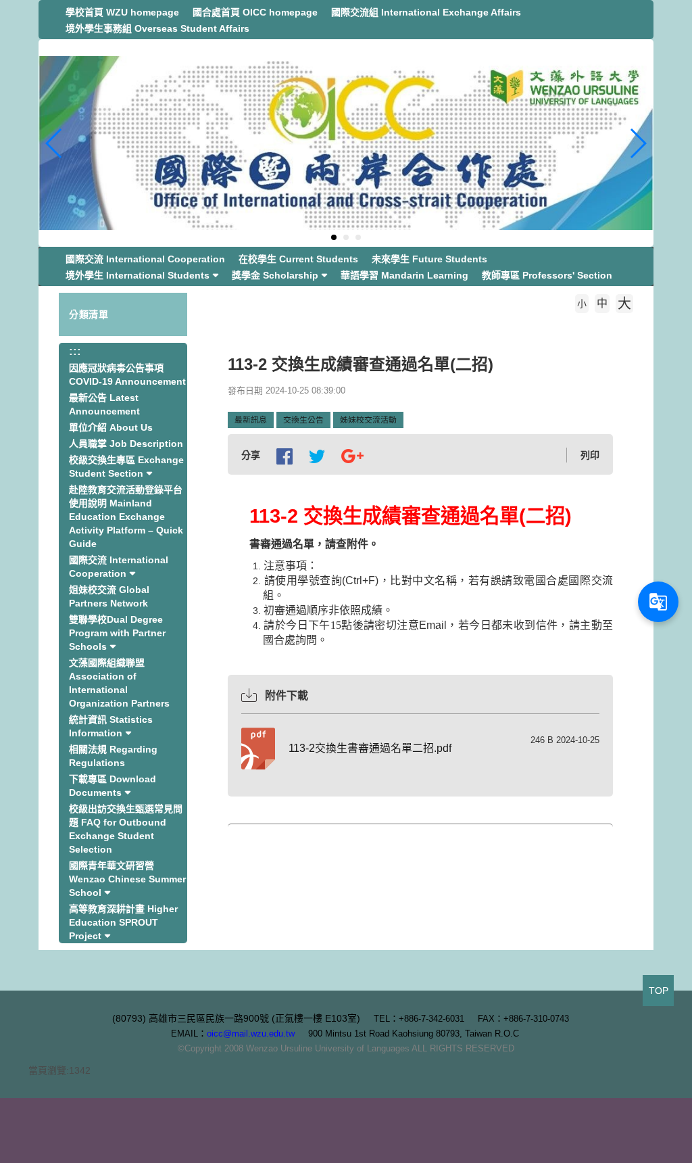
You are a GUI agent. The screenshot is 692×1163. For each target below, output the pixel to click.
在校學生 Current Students (298, 259)
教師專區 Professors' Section (547, 275)
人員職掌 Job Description (126, 443)
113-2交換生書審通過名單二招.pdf (370, 748)
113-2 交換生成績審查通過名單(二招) (357, 323)
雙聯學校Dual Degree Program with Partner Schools (117, 633)
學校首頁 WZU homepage (122, 12)
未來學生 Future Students (429, 259)
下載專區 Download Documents (112, 786)
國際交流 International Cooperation (145, 259)
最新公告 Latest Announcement (104, 404)
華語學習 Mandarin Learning (404, 275)
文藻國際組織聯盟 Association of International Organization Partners (119, 683)
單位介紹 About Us (111, 427)
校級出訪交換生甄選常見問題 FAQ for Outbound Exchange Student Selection (125, 829)
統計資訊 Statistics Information (111, 726)
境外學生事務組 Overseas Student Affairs (157, 28)
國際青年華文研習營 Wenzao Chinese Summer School (127, 879)
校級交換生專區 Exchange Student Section (126, 466)
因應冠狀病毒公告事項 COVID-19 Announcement (127, 374)
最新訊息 (250, 420)
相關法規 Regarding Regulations (113, 756)
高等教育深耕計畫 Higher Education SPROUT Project (123, 922)
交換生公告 (303, 420)
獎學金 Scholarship (275, 275)
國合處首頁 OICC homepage (255, 12)
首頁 (245, 323)
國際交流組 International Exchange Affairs (426, 12)
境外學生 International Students (137, 275)
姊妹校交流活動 (368, 420)
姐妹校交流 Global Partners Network (109, 596)
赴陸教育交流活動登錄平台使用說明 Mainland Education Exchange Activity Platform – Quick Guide (126, 516)
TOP (658, 990)
